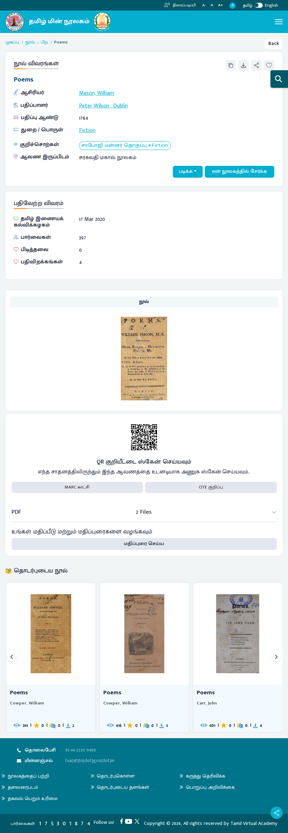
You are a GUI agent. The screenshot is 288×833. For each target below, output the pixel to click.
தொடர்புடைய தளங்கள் (123, 787)
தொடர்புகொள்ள (116, 776)
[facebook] (122, 821)
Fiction (87, 130)
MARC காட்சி (77, 487)
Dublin (120, 105)
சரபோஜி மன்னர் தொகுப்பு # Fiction (124, 146)
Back (273, 43)
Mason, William (96, 93)
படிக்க (186, 171)
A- (204, 5)
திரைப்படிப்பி (184, 5)
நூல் (30, 42)
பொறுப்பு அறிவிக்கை (210, 787)
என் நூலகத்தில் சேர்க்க (239, 171)
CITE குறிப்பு (211, 487)
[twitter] (138, 821)
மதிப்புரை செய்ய (144, 543)
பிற (44, 42)
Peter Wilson (94, 105)
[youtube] (130, 821)
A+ (220, 5)
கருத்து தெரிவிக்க (205, 776)
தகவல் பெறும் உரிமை (33, 798)
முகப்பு (12, 42)
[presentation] (12, 657)
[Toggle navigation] (279, 22)
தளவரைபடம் (23, 787)
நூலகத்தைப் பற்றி (28, 776)
